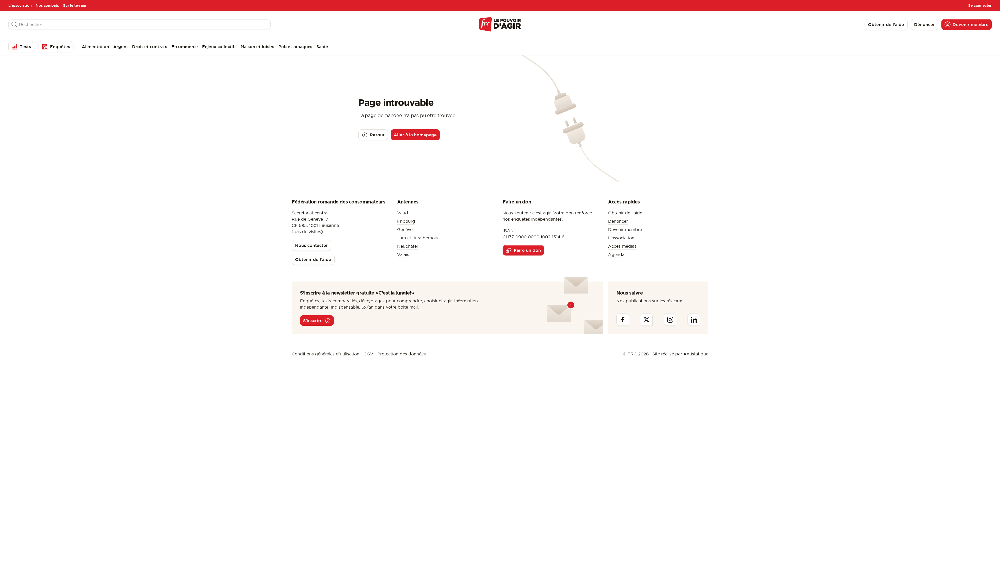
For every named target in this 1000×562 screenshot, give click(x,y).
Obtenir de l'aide (625, 212)
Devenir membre (625, 229)
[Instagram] (670, 319)
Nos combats (47, 5)
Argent (120, 46)
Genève (405, 229)
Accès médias (622, 246)
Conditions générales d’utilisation (325, 354)
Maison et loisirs (257, 46)
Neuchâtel (407, 246)
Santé (322, 46)
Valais (403, 254)
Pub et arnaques (295, 46)
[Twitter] (646, 319)
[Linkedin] (694, 319)
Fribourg (406, 221)
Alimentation (95, 46)
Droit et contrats (149, 46)
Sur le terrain (74, 5)
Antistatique (695, 354)
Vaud (402, 212)
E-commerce (184, 46)
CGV (368, 354)
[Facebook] (622, 319)
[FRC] (500, 24)
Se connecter (980, 5)
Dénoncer (618, 221)
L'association (20, 5)
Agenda (616, 254)
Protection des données (401, 354)
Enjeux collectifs (219, 46)
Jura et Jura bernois (417, 237)
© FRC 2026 (636, 354)
